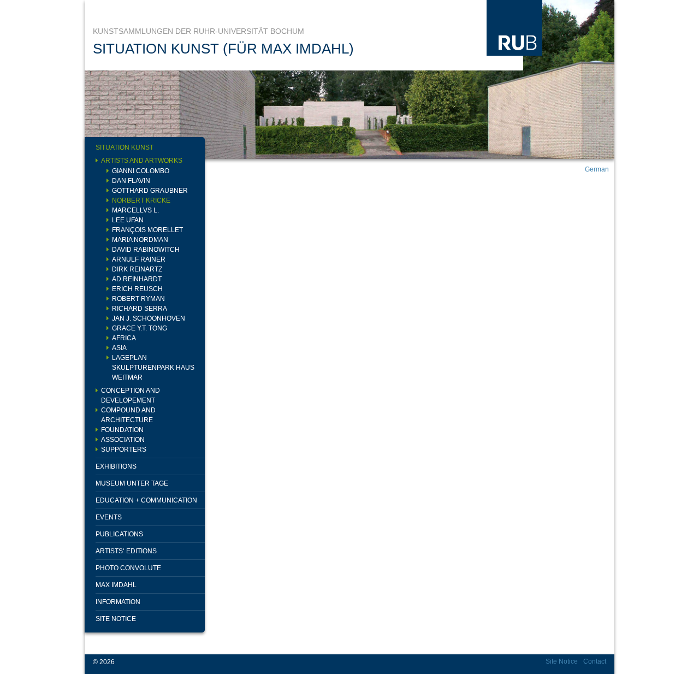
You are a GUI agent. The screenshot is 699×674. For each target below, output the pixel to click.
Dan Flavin (131, 181)
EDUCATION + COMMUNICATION (146, 500)
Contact (594, 661)
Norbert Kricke (141, 200)
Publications (119, 534)
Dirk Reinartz (137, 269)
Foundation (122, 430)
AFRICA (124, 338)
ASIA (119, 348)
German (597, 169)
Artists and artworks (141, 160)
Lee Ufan (128, 220)
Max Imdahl (116, 585)
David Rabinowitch (146, 249)
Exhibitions (116, 466)
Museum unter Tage (132, 483)
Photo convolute (128, 568)
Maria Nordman (140, 240)
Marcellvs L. (135, 210)
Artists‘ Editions (126, 551)
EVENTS (109, 517)
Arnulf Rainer (138, 259)
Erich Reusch (137, 289)
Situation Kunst (124, 147)
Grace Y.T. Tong (139, 328)
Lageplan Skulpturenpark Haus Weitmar (153, 367)
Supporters (123, 449)
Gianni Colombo (140, 171)
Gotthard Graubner (150, 190)
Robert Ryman (138, 299)
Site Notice (116, 619)
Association (123, 440)
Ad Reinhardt (137, 279)
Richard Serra (139, 308)
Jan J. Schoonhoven (148, 318)
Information (118, 602)
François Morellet (147, 230)
